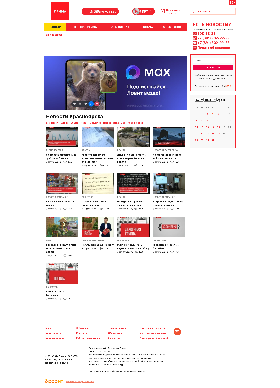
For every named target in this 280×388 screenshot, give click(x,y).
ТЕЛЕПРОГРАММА (85, 27)
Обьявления (115, 333)
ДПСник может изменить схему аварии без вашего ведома (131, 158)
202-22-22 (206, 33)
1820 (140, 208)
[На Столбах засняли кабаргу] (98, 227)
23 (207, 133)
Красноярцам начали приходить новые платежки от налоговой (98, 158)
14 (196, 127)
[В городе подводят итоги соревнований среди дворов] (62, 227)
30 (207, 140)
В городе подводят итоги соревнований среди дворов (61, 248)
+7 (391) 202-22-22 (213, 38)
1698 (140, 252)
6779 (105, 165)
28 (196, 140)
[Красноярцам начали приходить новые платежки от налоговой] (98, 137)
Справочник (115, 338)
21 (196, 133)
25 (218, 133)
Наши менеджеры (54, 338)
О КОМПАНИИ (172, 27)
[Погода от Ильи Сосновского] (62, 273)
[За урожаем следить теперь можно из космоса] (169, 183)
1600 (69, 298)
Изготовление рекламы (153, 333)
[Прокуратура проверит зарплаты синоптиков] (133, 183)
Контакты (82, 333)
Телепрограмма (117, 328)
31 (213, 140)
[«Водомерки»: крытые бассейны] (169, 227)
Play (85, 11)
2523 (69, 255)
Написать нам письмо (56, 362)
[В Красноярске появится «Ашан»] (62, 183)
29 (202, 140)
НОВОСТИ (55, 27)
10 (213, 120)
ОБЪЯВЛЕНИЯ (120, 27)
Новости (49, 328)
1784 (105, 248)
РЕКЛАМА (146, 27)
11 (218, 120)
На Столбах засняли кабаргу (98, 244)
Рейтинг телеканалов (88, 338)
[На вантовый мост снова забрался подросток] (169, 137)
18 (218, 127)
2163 (176, 208)
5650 (140, 165)
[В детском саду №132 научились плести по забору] (133, 227)
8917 (69, 208)
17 (213, 127)
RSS (227, 86)
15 (202, 127)
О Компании (83, 328)
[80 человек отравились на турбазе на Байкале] (62, 137)
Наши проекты (53, 34)
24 (213, 133)
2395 (69, 161)
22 (202, 133)
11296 (106, 208)
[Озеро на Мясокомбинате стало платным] (98, 183)
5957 (176, 252)
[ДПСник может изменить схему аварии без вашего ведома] (133, 137)
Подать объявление (213, 47)
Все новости (52, 122)
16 (207, 127)
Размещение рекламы (152, 328)
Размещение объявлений (154, 338)
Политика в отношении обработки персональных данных (117, 370)
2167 (176, 161)
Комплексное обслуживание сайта (80, 381)
